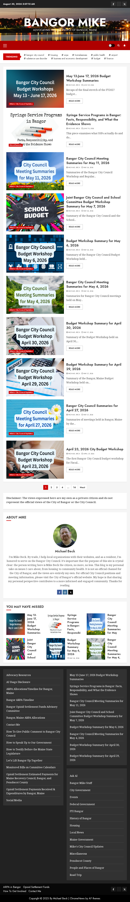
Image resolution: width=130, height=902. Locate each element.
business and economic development (70, 58)
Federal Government (82, 804)
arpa (66, 55)
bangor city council (35, 55)
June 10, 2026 (89, 128)
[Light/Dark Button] (112, 45)
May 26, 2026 (88, 167)
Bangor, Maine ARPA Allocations (25, 717)
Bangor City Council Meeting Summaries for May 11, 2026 (87, 160)
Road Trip (76, 875)
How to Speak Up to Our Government (29, 742)
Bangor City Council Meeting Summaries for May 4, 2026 (87, 284)
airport (114, 55)
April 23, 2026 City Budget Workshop (94, 449)
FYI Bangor (76, 811)
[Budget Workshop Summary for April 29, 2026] (35, 377)
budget (97, 58)
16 (74, 487)
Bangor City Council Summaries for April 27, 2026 (92, 408)
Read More (74, 101)
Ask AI (74, 776)
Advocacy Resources (18, 675)
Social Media (14, 800)
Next (82, 487)
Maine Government (81, 839)
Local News (77, 832)
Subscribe (124, 45)
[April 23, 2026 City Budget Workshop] (35, 460)
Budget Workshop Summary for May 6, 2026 (93, 243)
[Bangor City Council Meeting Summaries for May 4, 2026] (35, 295)
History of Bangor (80, 818)
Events (74, 797)
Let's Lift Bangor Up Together (24, 760)
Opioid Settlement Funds (36, 887)
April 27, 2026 (89, 454)
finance (110, 58)
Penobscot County (80, 861)
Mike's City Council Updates (21, 104)
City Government (80, 790)
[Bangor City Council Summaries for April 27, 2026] (35, 418)
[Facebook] (59, 592)
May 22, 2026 (88, 291)
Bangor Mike (65, 22)
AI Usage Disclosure (18, 682)
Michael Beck (74, 85)
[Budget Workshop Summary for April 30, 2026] (35, 336)
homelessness (81, 55)
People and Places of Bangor (87, 868)
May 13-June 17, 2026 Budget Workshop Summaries (88, 78)
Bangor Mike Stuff (81, 783)
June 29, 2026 (89, 85)
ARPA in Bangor (12, 887)
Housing (75, 825)
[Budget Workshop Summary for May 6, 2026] (35, 254)
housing (54, 55)
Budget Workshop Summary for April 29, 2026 (93, 366)
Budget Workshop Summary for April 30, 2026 (93, 325)
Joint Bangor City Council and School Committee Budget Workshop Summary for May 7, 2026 (93, 202)
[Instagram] (65, 592)
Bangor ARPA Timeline (20, 700)
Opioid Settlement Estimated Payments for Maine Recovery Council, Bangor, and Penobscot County (32, 778)
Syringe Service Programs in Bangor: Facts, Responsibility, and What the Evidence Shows (93, 119)
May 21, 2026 (88, 332)
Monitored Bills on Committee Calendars (30, 767)
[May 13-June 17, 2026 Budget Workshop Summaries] (35, 89)
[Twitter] (70, 592)
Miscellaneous (16, 145)
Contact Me (13, 724)
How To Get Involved (14, 891)
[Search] (118, 45)
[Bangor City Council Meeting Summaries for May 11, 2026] (35, 171)
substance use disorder (36, 58)
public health (99, 55)
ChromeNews (77, 898)
